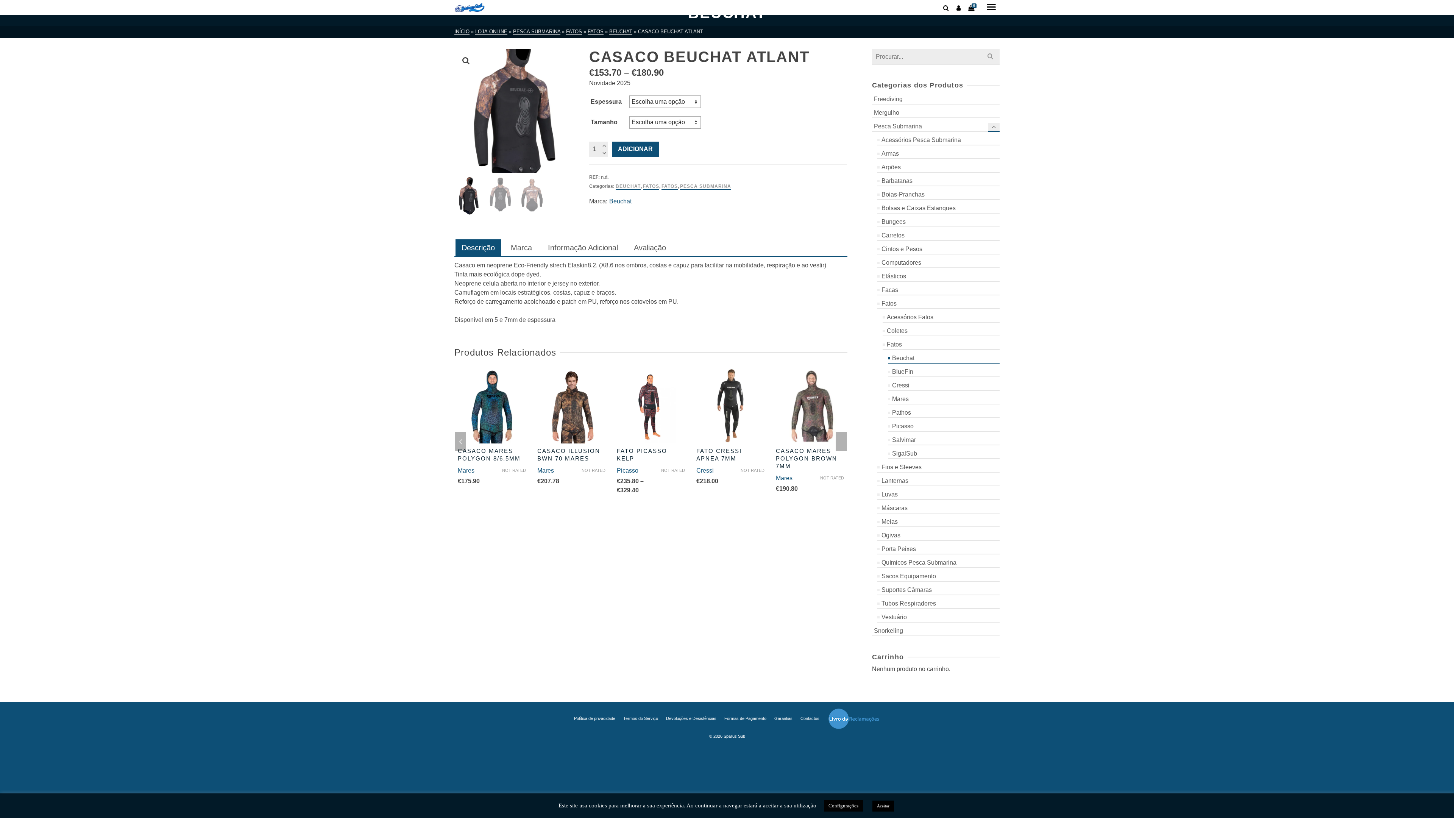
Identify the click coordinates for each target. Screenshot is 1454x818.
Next (841, 441)
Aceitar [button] (883, 806)
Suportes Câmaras (906, 590)
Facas (889, 290)
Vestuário (894, 617)
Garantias (783, 718)
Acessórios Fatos (910, 317)
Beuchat (628, 186)
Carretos (893, 235)
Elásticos (893, 276)
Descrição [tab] (478, 248)
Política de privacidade (594, 718)
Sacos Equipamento (908, 576)
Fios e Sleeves (901, 467)
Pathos (901, 412)
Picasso (627, 470)
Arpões (891, 167)
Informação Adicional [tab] (583, 248)
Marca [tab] (521, 248)
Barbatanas (897, 181)
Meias (889, 521)
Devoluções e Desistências (691, 718)
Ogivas (890, 535)
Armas (890, 153)
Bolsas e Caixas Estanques (918, 208)
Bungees (893, 222)
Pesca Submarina (705, 186)
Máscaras (894, 508)
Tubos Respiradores (908, 603)
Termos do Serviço (640, 718)
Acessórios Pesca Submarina (921, 140)
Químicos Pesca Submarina (918, 562)
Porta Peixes (898, 549)
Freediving (888, 99)
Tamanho (604, 122)
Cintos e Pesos (901, 249)
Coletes (897, 331)
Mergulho (886, 112)
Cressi (705, 470)
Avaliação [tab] (650, 248)
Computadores (901, 262)
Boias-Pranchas (903, 194)
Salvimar (904, 440)
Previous (460, 441)
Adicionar (635, 149)
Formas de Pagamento (745, 718)
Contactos (809, 718)
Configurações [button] (843, 806)
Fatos (651, 186)
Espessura (606, 101)
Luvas (889, 494)
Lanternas (894, 481)
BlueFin (902, 371)
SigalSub (904, 453)
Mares (466, 470)
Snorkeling (888, 631)
